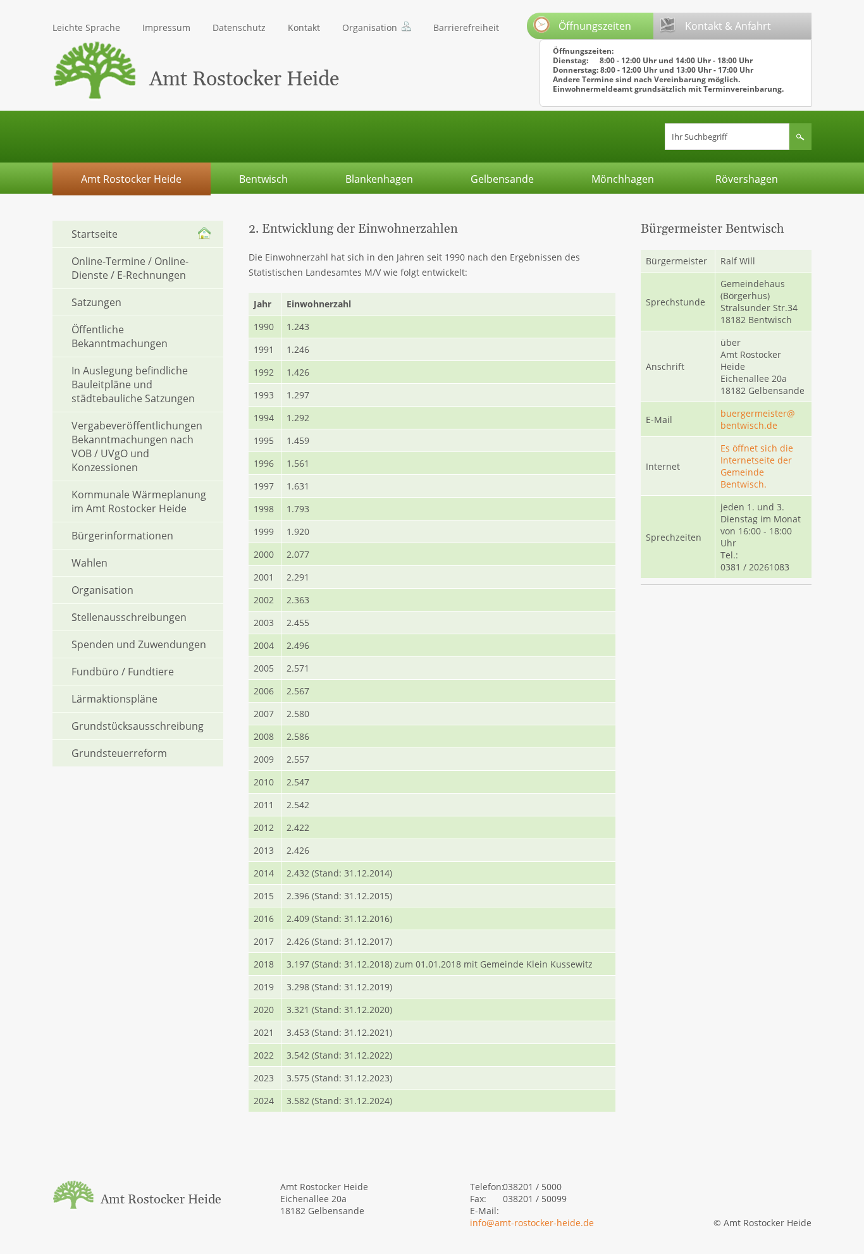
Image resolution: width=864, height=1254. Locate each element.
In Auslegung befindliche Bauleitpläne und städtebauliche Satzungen (133, 384)
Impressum (166, 28)
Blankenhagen (379, 179)
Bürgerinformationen (122, 536)
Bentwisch (263, 179)
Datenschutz (239, 28)
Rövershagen (746, 179)
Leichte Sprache (86, 28)
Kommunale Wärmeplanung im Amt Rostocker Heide (138, 501)
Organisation (369, 28)
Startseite (94, 234)
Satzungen (96, 302)
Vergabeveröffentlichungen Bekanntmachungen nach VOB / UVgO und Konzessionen (136, 446)
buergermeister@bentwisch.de (757, 419)
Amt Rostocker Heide (131, 179)
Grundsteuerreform (119, 753)
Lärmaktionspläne (114, 699)
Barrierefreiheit (466, 28)
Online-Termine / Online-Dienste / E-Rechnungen (129, 268)
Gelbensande (502, 179)
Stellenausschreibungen (129, 617)
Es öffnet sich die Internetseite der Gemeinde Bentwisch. (756, 466)
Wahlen (89, 563)
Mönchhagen (622, 179)
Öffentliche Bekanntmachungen (119, 336)
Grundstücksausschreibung (137, 726)
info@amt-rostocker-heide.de (532, 1223)
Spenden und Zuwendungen (138, 644)
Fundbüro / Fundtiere (122, 672)
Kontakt (304, 28)
